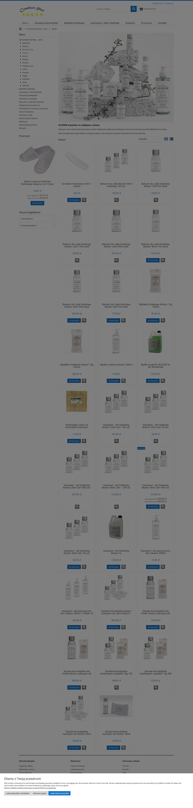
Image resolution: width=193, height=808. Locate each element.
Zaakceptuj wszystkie (59, 793)
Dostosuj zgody (39, 793)
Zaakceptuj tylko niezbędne (17, 793)
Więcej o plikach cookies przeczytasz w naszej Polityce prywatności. (30, 788)
